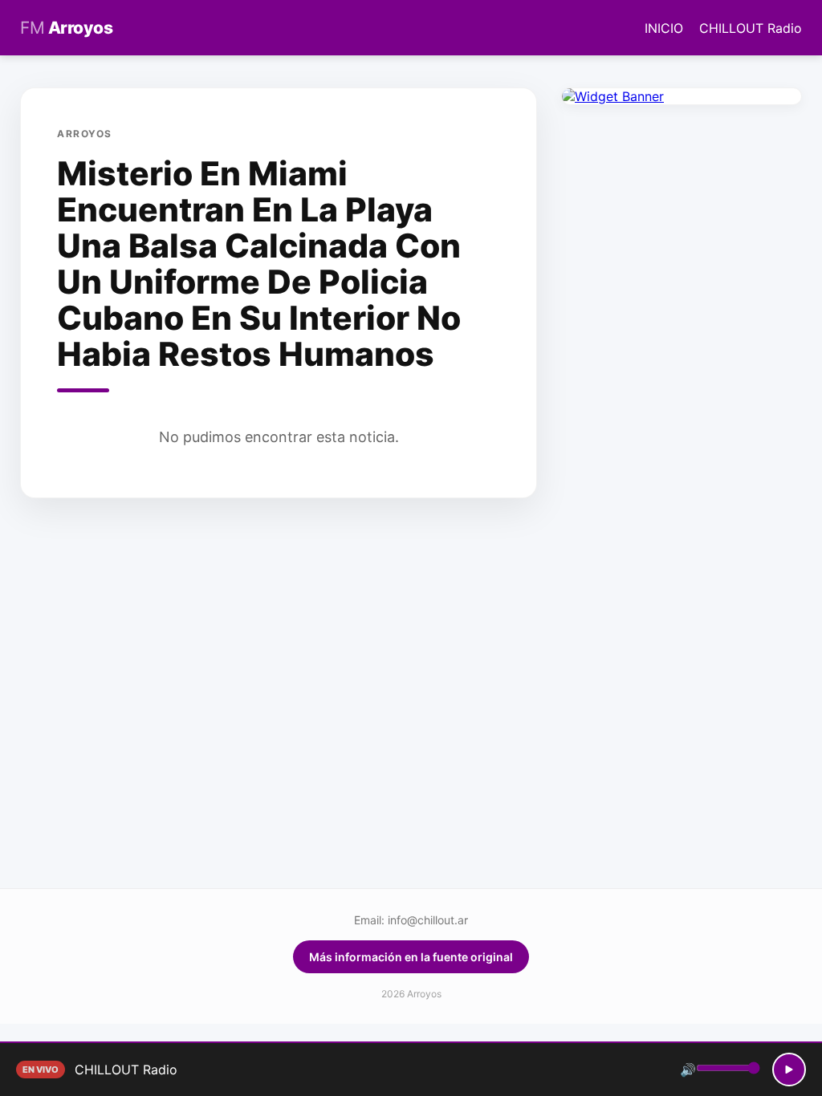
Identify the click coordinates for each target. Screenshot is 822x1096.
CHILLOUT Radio (750, 28)
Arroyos (66, 28)
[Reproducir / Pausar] (789, 1069)
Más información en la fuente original (411, 957)
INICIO (664, 28)
